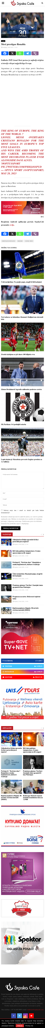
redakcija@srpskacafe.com (35, 1010)
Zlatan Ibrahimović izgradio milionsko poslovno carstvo (21, 389)
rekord (20, 241)
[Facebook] (4, 53)
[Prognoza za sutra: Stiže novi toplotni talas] (6, 599)
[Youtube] (31, 1015)
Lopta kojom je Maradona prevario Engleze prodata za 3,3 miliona (21, 460)
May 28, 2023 (8, 173)
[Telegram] (27, 53)
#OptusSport (11, 163)
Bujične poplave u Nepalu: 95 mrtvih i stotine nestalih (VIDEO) (11, 797)
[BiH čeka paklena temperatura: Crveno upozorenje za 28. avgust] (6, 553)
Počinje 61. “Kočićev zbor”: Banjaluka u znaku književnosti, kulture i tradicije (11, 773)
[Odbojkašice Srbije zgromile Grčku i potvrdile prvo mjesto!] (6, 542)
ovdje (12, 224)
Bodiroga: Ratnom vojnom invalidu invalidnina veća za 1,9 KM (33, 797)
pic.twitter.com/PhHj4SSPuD (21, 167)
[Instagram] (25, 1015)
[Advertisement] (22, 100)
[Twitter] (19, 1015)
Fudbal (3, 41)
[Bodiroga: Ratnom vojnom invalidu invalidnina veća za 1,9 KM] (33, 787)
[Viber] (35, 53)
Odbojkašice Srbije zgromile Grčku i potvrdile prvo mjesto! (11, 750)
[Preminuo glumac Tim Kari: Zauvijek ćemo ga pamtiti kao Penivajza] (6, 587)
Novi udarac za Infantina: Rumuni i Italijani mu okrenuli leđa (22, 318)
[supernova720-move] (22, 213)
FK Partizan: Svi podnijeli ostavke (13, 424)
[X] (12, 53)
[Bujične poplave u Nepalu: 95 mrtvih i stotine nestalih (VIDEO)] (6, 610)
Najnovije (7, 534)
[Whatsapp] (19, 53)
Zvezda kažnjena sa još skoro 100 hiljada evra (18, 354)
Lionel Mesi (29, 241)
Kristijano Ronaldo (8, 241)
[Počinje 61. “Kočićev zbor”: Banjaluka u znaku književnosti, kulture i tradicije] (6, 564)
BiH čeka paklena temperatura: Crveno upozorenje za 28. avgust (32, 750)
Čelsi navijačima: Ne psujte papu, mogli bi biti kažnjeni (21, 282)
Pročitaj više (29, 1025)
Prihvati (19, 1026)
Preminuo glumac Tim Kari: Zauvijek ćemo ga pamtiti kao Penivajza (33, 773)
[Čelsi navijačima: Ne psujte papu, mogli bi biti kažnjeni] (6, 576)
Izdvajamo (7, 728)
